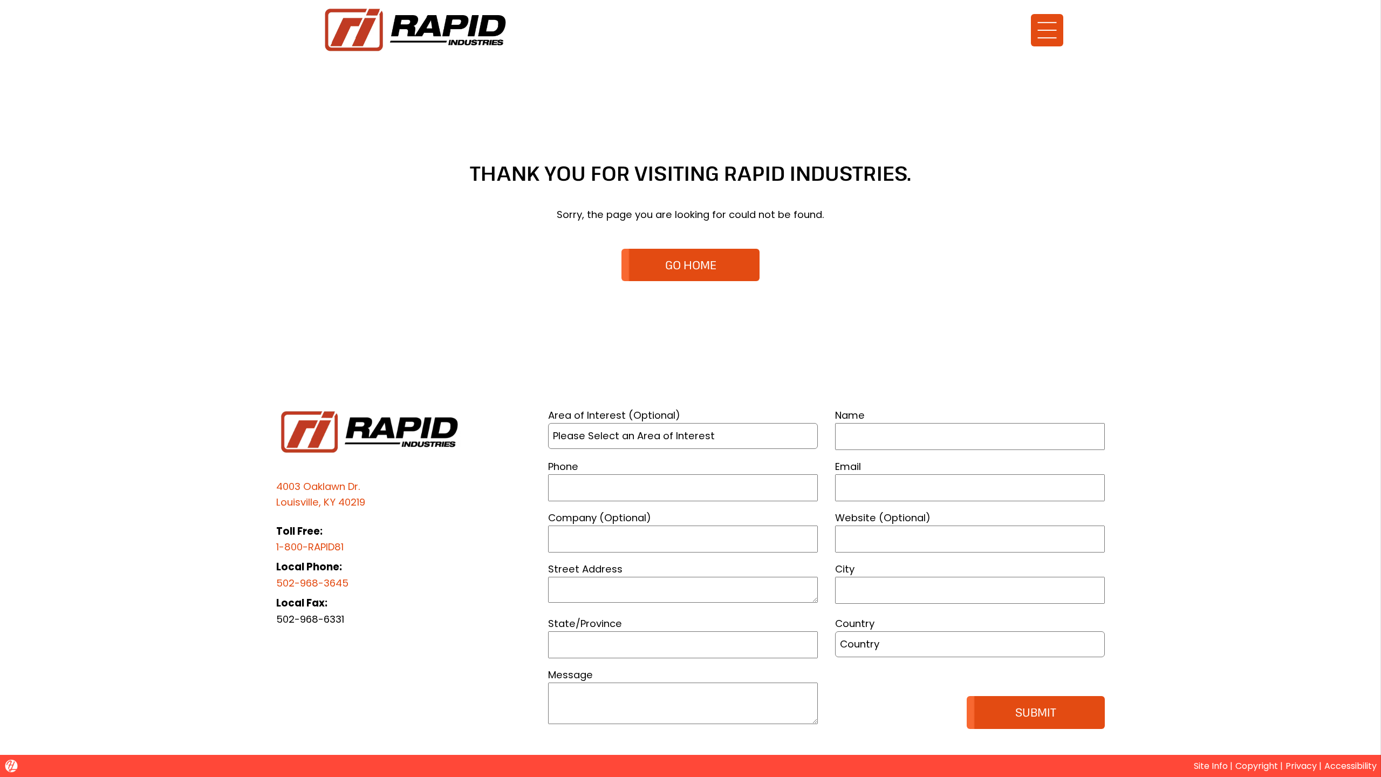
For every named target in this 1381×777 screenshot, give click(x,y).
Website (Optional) (883, 517)
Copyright (1256, 766)
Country (854, 623)
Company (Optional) (599, 517)
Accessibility (1350, 766)
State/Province (585, 623)
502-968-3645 (312, 583)
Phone (563, 466)
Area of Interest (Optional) (614, 415)
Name (850, 415)
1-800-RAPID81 (310, 547)
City (844, 569)
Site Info (1211, 766)
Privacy (1301, 766)
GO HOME (690, 264)
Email (848, 466)
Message (570, 674)
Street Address (585, 569)
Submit (1035, 712)
